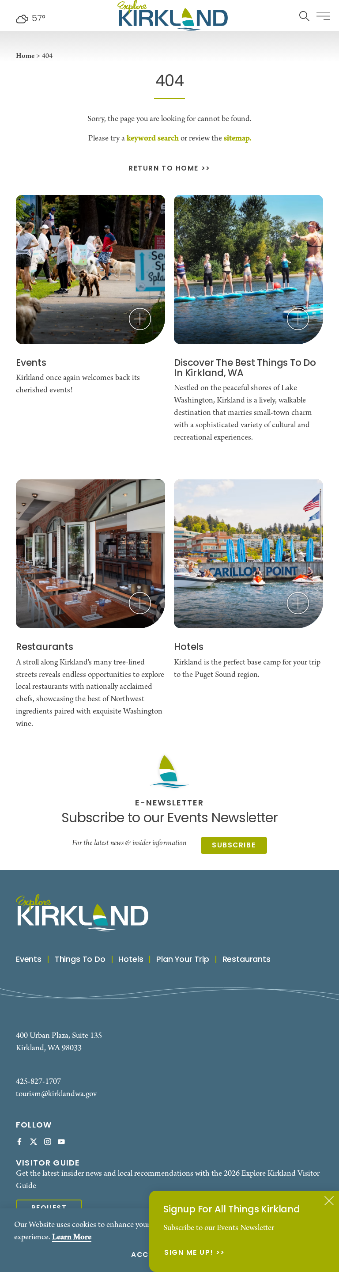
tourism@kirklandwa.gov (56, 1094)
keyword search (153, 138)
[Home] (172, 15)
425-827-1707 (38, 1081)
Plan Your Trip (182, 959)
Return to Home (163, 169)
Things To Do (80, 959)
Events (28, 959)
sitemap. (237, 138)
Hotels (130, 959)
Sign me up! (188, 1253)
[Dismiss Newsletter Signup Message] (329, 1201)
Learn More (71, 1237)
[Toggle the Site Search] (304, 15)
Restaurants (246, 959)
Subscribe (234, 845)
